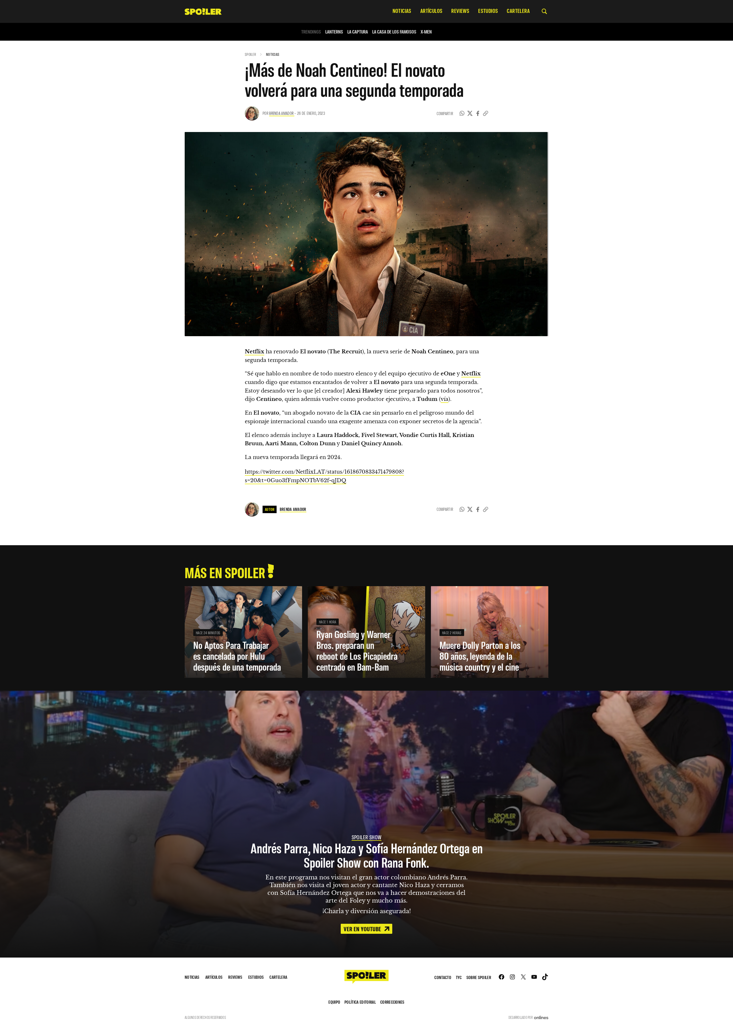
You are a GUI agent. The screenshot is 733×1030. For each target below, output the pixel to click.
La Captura (357, 32)
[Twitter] (470, 113)
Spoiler (250, 54)
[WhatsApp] (462, 113)
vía (444, 399)
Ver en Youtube (363, 928)
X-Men (426, 32)
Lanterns (334, 32)
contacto (442, 977)
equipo (334, 1002)
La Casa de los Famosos (394, 32)
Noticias (272, 54)
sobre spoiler (478, 977)
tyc (459, 977)
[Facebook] (477, 113)
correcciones (392, 1002)
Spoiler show (367, 837)
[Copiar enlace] (485, 113)
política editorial (360, 1002)
